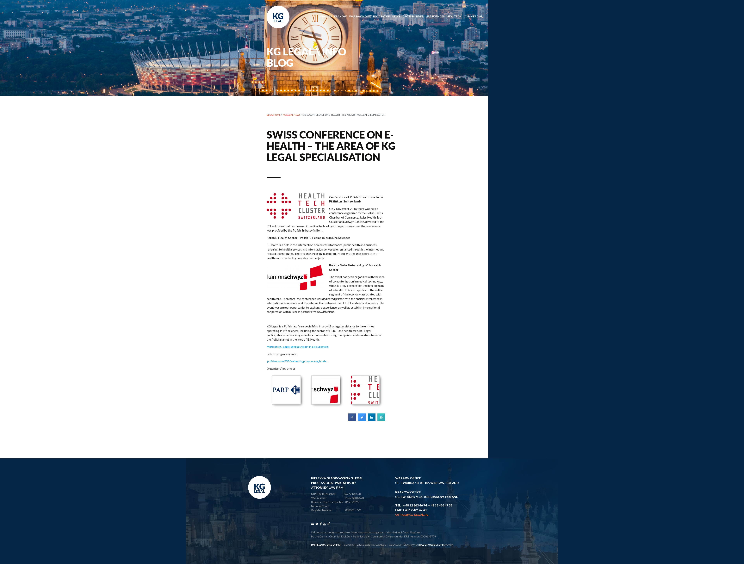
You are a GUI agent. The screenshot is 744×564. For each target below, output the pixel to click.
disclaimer (334, 544)
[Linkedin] (312, 524)
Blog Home (381, 16)
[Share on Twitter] (362, 420)
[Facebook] (321, 524)
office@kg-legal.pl (411, 514)
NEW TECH (454, 16)
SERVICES (325, 16)
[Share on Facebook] (352, 420)
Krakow (340, 16)
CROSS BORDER (412, 16)
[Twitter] (316, 524)
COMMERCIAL (473, 16)
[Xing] (328, 524)
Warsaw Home (360, 16)
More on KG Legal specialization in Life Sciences (298, 346)
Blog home (274, 114)
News (396, 16)
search (474, 7)
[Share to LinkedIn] (371, 420)
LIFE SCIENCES (435, 16)
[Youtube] (324, 524)
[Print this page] (381, 420)
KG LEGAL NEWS (291, 114)
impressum (318, 544)
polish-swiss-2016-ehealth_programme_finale (296, 361)
